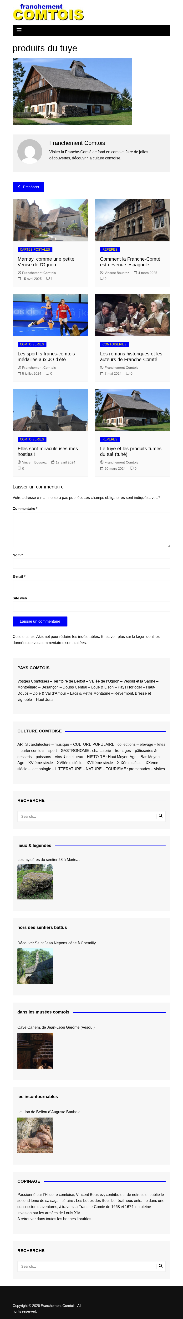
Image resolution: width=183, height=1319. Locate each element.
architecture (41, 744)
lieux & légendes (34, 845)
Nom (18, 555)
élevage (146, 744)
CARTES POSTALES (35, 249)
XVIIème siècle (69, 763)
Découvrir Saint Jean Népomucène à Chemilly (56, 943)
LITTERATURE (68, 769)
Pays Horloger (130, 687)
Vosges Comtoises (33, 681)
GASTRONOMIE (75, 751)
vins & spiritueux (69, 757)
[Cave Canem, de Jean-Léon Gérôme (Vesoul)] (35, 1051)
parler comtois (32, 751)
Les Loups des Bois (92, 1201)
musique (62, 744)
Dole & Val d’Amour (49, 693)
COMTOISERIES (32, 344)
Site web (20, 598)
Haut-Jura (44, 700)
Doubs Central (75, 687)
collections (126, 744)
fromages (123, 751)
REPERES (109, 249)
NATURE (94, 769)
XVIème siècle (40, 763)
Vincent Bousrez (117, 273)
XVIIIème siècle (99, 763)
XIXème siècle (129, 763)
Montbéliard (27, 687)
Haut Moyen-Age (122, 757)
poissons (43, 757)
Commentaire (25, 509)
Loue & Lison (102, 687)
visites (159, 769)
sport (52, 751)
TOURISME (116, 769)
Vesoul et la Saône (139, 681)
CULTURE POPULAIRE (94, 744)
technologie (41, 769)
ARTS (22, 744)
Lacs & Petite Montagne (90, 693)
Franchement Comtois (39, 273)
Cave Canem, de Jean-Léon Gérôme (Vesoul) (56, 1027)
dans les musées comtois (43, 1012)
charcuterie (101, 751)
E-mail (19, 576)
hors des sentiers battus (42, 927)
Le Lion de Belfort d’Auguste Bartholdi (49, 1112)
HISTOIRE (96, 757)
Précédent (31, 187)
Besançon (50, 687)
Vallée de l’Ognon (104, 681)
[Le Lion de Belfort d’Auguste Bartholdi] (35, 1135)
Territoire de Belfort (69, 681)
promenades (139, 769)
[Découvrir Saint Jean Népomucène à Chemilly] (35, 966)
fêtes (161, 744)
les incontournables (37, 1096)
